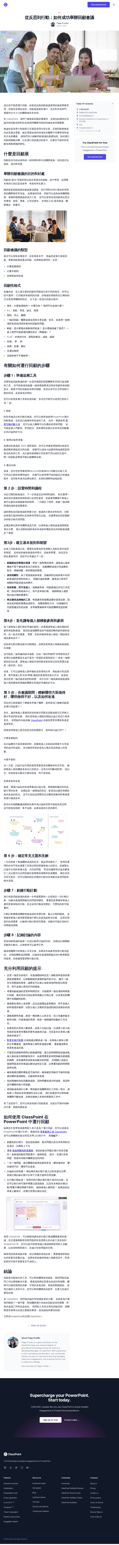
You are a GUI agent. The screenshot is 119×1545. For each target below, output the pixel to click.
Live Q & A (9, 1502)
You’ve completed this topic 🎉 (89, 131)
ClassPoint (37, 720)
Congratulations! (86, 128)
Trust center (94, 1517)
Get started (37, 1488)
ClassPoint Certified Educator (72, 1488)
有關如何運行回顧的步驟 (88, 112)
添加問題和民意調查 (22, 1150)
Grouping (9, 1507)
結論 (80, 125)
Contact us (94, 1493)
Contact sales (71, 1420)
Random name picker (12, 1517)
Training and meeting (41, 1511)
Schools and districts (40, 1507)
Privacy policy (95, 1498)
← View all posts (37, 1325)
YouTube (36, 1502)
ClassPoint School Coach (71, 1493)
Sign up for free (50, 1420)
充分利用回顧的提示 (86, 116)
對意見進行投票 (15, 1040)
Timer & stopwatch (11, 1512)
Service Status (95, 1512)
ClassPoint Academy (69, 1502)
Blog (34, 1493)
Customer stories (39, 1497)
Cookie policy (95, 1507)
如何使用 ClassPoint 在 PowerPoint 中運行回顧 (94, 120)
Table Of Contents (84, 104)
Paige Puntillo (34, 1338)
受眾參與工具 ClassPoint (53, 1131)
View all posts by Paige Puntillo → (36, 1366)
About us (93, 1483)
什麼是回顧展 (84, 109)
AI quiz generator (10, 1498)
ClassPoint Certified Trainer (71, 1498)
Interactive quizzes (11, 1483)
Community (65, 1483)
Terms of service (96, 1502)
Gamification (8, 1488)
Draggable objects (11, 1521)
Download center (39, 1483)
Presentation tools (11, 1493)
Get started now (98, 4)
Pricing (92, 1488)
